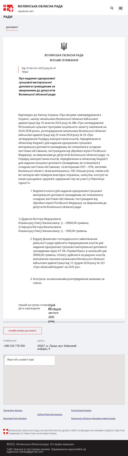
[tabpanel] (64, 178)
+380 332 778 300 (14, 345)
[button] (120, 8)
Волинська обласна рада (40, 6)
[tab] (12, 28)
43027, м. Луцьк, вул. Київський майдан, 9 (56, 347)
